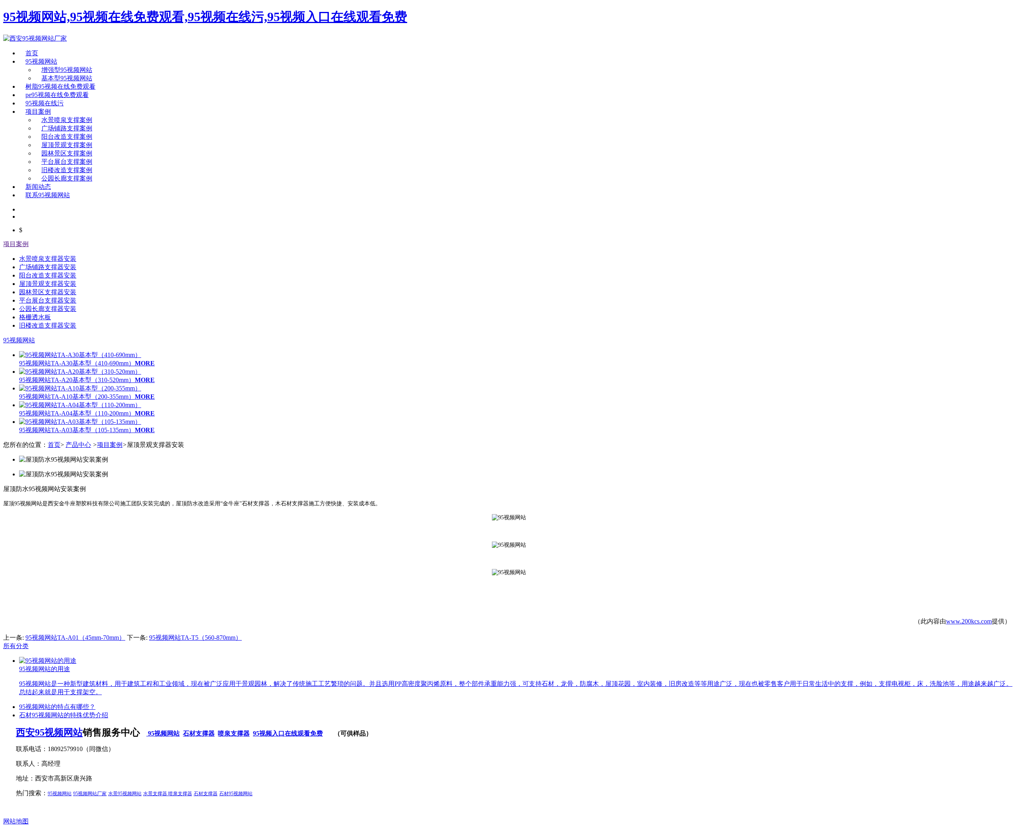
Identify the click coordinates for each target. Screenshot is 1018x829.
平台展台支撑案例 (66, 161)
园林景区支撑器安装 (47, 292)
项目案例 (38, 111)
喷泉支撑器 (234, 733)
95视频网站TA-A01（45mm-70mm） (75, 637)
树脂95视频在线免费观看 (60, 86)
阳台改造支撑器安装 (47, 275)
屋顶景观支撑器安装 (47, 283)
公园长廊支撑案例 (66, 178)
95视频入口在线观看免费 (288, 733)
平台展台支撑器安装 (47, 300)
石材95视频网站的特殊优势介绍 (63, 715)
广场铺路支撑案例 (66, 128)
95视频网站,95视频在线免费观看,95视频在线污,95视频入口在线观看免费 (205, 17)
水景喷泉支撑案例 (66, 119)
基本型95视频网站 (66, 78)
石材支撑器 (199, 733)
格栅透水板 (35, 317)
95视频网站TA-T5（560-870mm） (195, 637)
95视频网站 (41, 61)
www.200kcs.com (969, 621)
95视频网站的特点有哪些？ (57, 706)
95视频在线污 (44, 103)
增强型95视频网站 (66, 69)
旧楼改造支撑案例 (66, 170)
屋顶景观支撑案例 (66, 145)
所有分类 (16, 646)
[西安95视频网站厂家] (35, 38)
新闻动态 (38, 186)
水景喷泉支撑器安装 (47, 258)
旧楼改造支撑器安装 (47, 325)
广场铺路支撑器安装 (47, 267)
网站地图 (16, 821)
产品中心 (78, 444)
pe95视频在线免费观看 (57, 94)
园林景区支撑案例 (66, 153)
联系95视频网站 (47, 195)
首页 (31, 53)
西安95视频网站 (49, 732)
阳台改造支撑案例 (66, 136)
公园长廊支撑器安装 (47, 308)
